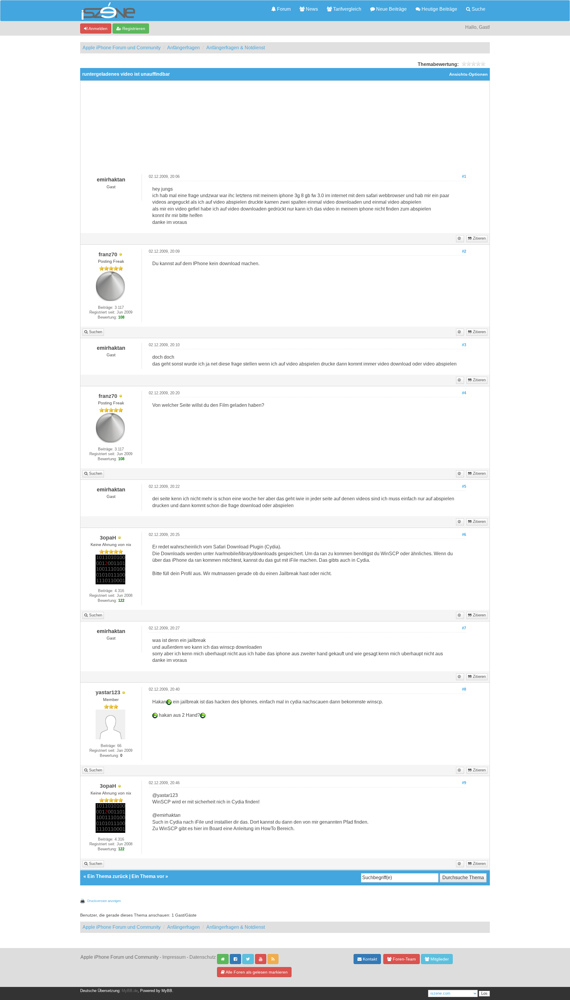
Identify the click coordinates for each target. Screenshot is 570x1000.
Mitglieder (439, 959)
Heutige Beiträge (438, 9)
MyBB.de (130, 991)
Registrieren (133, 28)
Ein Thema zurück (107, 876)
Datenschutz (202, 957)
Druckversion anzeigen (104, 901)
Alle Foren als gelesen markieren (256, 972)
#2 (464, 251)
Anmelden (97, 28)
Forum (283, 9)
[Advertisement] (285, 129)
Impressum (174, 957)
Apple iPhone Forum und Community (122, 47)
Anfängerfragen (183, 47)
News (311, 9)
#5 (464, 487)
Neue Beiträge (391, 9)
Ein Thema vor (148, 876)
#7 (464, 628)
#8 (464, 689)
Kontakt (369, 959)
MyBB (167, 991)
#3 (464, 345)
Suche (478, 9)
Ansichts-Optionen (468, 74)
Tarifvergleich (346, 9)
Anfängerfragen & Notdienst (235, 47)
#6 (464, 535)
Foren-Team (404, 959)
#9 (464, 783)
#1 (464, 177)
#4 (464, 393)
